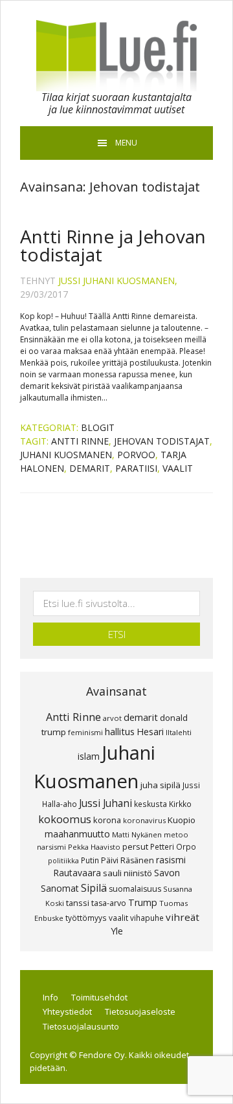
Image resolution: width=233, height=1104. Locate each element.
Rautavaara (77, 873)
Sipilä (94, 888)
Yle (117, 931)
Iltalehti (179, 732)
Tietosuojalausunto (81, 1026)
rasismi (171, 860)
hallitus (120, 731)
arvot (112, 718)
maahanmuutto (77, 834)
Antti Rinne (80, 441)
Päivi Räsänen (127, 860)
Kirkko (180, 804)
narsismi (51, 847)
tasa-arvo (108, 903)
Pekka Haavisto (94, 847)
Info (50, 997)
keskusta (150, 804)
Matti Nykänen (137, 834)
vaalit (177, 468)
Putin (90, 860)
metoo (176, 834)
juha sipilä (160, 785)
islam (89, 756)
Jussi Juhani (105, 803)
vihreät (182, 917)
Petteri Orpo (173, 846)
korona (107, 820)
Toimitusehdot (99, 997)
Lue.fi (116, 55)
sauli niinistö (127, 873)
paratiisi (136, 468)
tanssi (77, 903)
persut (135, 846)
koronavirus (144, 820)
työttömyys (86, 917)
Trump (142, 902)
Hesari (150, 731)
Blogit (98, 427)
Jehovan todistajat (162, 441)
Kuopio (181, 820)
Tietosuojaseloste (140, 1011)
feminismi (85, 732)
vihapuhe (147, 917)
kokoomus (64, 819)
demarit (89, 468)
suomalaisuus (135, 888)
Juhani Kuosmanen (66, 454)
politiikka (63, 860)
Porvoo (136, 454)
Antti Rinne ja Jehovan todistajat (113, 245)
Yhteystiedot (67, 1011)
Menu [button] (126, 142)
